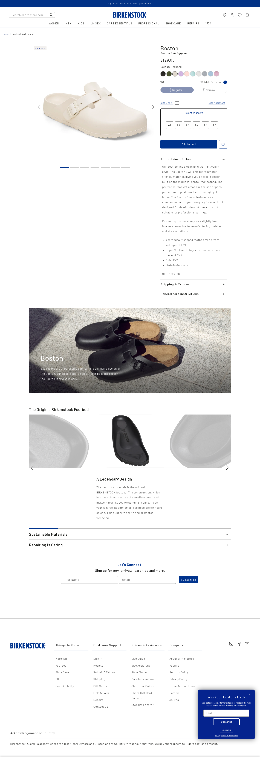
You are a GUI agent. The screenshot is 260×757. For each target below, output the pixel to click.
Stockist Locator (142, 704)
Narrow (210, 90)
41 (169, 125)
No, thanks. (226, 730)
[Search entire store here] (51, 14)
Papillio (174, 665)
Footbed (61, 665)
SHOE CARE (173, 23)
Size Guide (138, 658)
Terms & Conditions (182, 686)
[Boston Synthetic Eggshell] (175, 73)
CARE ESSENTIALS (119, 23)
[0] (239, 15)
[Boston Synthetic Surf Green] (192, 73)
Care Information (142, 679)
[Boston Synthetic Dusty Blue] (210, 73)
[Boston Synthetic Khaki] (169, 73)
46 (214, 125)
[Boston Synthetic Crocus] (181, 73)
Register (99, 665)
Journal (174, 699)
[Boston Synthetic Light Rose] (186, 73)
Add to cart (189, 144)
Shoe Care (62, 672)
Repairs (98, 699)
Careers (174, 693)
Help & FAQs (101, 693)
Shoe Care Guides (143, 686)
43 (187, 125)
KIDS (81, 23)
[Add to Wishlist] (223, 144)
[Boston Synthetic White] (198, 73)
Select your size (194, 112)
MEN (68, 23)
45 (205, 125)
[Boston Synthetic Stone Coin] (204, 73)
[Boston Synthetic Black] (163, 73)
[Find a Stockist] (224, 15)
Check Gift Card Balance (141, 695)
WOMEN (54, 23)
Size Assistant (140, 665)
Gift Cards (100, 686)
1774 (208, 23)
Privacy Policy (178, 679)
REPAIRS (193, 23)
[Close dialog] (249, 694)
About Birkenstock (181, 658)
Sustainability (65, 686)
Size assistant (217, 102)
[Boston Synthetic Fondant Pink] (216, 73)
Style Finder (139, 672)
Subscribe (188, 579)
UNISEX (96, 23)
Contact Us (100, 706)
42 (178, 125)
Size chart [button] (166, 102)
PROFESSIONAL (148, 23)
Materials (62, 658)
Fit (57, 679)
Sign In (97, 658)
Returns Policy (179, 672)
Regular (177, 90)
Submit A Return (104, 672)
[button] (153, 107)
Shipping (99, 679)
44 (196, 125)
